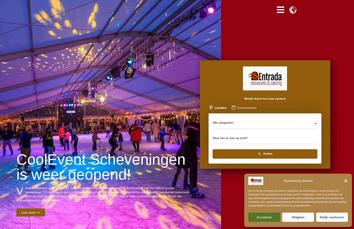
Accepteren (264, 217)
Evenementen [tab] (246, 107)
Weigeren (298, 217)
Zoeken (267, 153)
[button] (346, 181)
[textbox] (265, 124)
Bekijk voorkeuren (332, 217)
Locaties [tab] (220, 107)
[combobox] (265, 124)
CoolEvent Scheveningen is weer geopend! (101, 167)
